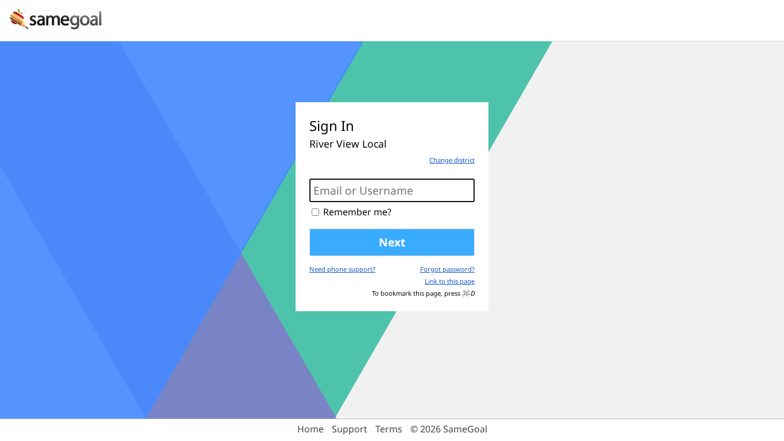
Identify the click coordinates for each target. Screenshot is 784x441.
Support (349, 429)
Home (310, 429)
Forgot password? (447, 269)
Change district (452, 160)
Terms (388, 429)
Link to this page (450, 281)
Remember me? (357, 212)
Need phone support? (342, 269)
